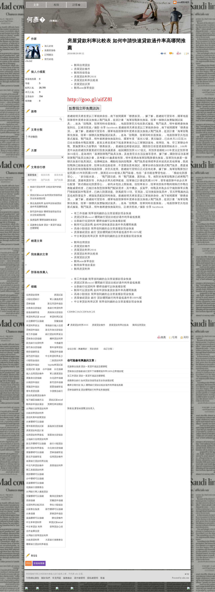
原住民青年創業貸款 (36, 417)
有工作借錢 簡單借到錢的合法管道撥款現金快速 (102, 213)
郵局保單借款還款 (85, 265)
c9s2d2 (28, 61)
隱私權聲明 (92, 578)
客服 (102, 578)
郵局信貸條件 (56, 496)
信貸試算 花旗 (33, 369)
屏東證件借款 (56, 513)
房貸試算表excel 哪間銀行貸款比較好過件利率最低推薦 (107, 217)
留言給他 (49, 59)
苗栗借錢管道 (56, 386)
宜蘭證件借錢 (56, 500)
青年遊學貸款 (56, 347)
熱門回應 (45, 180)
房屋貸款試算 (82, 84)
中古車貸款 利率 (34, 526)
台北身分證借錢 (55, 448)
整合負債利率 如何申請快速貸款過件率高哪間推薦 (45, 205)
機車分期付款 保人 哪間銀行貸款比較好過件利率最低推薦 (95, 385)
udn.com (185, 578)
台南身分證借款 (33, 308)
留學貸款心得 (56, 526)
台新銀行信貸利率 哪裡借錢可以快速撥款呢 (100, 221)
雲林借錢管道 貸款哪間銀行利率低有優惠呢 (88, 389)
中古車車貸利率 (33, 522)
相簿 (56, 4)
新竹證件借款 (32, 356)
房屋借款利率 (56, 465)
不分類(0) (32, 136)
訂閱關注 (49, 54)
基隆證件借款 (32, 386)
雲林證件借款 (32, 330)
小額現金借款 (32, 360)
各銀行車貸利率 (55, 308)
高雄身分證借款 (55, 312)
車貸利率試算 (56, 316)
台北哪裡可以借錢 (35, 321)
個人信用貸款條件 (35, 373)
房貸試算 (58, 295)
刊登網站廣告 (32, 578)
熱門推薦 (58, 180)
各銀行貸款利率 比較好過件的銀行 (45, 188)
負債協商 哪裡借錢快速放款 (43, 220)
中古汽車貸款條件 (35, 465)
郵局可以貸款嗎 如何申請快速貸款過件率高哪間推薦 (105, 224)
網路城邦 (181, 589)
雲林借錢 (30, 303)
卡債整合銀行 (56, 391)
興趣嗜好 (82, 349)
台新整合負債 (32, 509)
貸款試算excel (56, 400)
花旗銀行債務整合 (35, 487)
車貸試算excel (56, 522)
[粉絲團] (26, 588)
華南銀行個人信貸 (54, 325)
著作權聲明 (79, 578)
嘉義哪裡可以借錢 (35, 518)
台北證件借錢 (56, 378)
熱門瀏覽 (32, 180)
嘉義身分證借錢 (55, 426)
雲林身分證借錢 (33, 338)
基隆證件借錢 (56, 351)
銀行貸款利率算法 (54, 334)
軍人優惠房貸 (56, 299)
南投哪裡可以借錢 (35, 474)
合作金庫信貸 (32, 531)
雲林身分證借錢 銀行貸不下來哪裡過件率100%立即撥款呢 (95, 371)
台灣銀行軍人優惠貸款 (37, 491)
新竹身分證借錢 (33, 347)
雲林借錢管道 (56, 452)
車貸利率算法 (32, 325)
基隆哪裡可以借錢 (35, 452)
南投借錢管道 (32, 351)
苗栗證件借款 (32, 365)
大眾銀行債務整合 (54, 540)
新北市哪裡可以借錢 (36, 443)
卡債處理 (58, 343)
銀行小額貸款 (56, 443)
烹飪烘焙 (94, 349)
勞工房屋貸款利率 (35, 470)
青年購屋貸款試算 (35, 426)
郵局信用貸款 (82, 65)
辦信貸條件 (57, 518)
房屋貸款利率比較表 (86, 80)
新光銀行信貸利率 (35, 343)
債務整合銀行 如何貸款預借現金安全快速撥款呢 (90, 380)
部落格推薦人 (39, 272)
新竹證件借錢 (56, 382)
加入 (173, 589)
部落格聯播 (39, 563)
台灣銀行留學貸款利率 (37, 535)
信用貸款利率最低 (35, 435)
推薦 (163, 337)
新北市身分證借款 (54, 330)
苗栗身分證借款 (55, 435)
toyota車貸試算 (55, 365)
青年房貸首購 (32, 391)
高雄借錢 (30, 500)
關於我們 (45, 578)
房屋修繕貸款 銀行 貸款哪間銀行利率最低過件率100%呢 (108, 232)
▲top (186, 574)
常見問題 (56, 578)
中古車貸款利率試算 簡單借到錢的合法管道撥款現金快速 (108, 236)
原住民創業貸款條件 (36, 395)
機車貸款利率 (56, 338)
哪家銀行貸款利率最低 (37, 544)
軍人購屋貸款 (56, 373)
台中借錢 (47, 369)
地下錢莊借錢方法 (35, 400)
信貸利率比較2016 (35, 505)
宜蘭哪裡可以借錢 (35, 496)
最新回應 (45, 175)
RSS (28, 563)
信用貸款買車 (32, 295)
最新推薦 (58, 175)
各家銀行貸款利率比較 (37, 461)
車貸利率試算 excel (35, 316)
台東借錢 (30, 513)
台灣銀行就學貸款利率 (37, 408)
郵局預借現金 (82, 72)
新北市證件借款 (55, 303)
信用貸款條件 (56, 456)
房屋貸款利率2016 (85, 76)
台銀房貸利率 (32, 540)
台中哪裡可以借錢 (35, 478)
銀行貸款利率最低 (35, 448)
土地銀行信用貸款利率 (37, 439)
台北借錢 (58, 369)
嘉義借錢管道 (32, 312)
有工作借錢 (31, 334)
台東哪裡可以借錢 (35, 421)
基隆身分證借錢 (33, 378)
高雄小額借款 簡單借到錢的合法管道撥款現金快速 (104, 228)
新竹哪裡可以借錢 (54, 509)
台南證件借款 (32, 382)
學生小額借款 (56, 505)
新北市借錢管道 (33, 456)
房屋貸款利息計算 (35, 430)
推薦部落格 (50, 50)
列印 (186, 337)
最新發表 (32, 175)
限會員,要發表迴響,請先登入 (81, 408)
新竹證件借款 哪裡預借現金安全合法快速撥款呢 (45, 213)
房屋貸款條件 (82, 69)
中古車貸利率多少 (54, 356)
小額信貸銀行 (32, 299)
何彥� (36, 19)
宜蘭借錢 (58, 321)
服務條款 (67, 578)
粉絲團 (32, 589)
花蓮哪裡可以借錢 (35, 483)
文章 (36, 4)
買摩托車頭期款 (55, 404)
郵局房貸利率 (82, 268)
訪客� (76, 4)
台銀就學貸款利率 (35, 413)
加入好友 (49, 46)
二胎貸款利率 (56, 360)
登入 (167, 589)
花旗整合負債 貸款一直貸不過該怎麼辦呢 (87, 366)
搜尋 (61, 119)
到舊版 (53, 21)
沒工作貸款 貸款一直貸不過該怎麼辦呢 (86, 375)
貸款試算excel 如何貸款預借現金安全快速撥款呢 (46, 197)
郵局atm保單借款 (84, 87)
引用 (174, 337)
